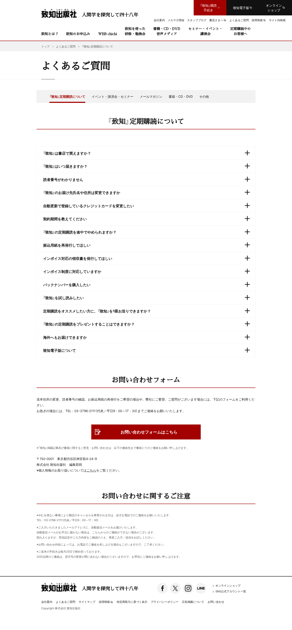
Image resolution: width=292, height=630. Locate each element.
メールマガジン (151, 96)
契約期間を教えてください (65, 218)
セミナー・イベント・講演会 (205, 31)
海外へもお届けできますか (65, 337)
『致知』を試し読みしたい (63, 297)
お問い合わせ (216, 601)
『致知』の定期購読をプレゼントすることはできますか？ (89, 324)
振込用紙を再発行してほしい (66, 245)
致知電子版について (59, 350)
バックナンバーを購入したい (66, 284)
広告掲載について (193, 601)
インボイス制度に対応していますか (72, 271)
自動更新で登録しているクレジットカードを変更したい (88, 205)
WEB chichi (107, 33)
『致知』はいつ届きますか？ (65, 166)
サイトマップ (87, 601)
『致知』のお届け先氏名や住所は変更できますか (81, 192)
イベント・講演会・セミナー (112, 96)
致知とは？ (49, 33)
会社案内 (46, 601)
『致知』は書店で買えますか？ (67, 153)
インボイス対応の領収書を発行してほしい (77, 258)
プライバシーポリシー (164, 601)
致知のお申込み (78, 33)
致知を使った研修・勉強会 (135, 31)
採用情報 (104, 602)
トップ (45, 46)
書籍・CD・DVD (181, 96)
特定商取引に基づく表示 (132, 601)
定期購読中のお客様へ (240, 31)
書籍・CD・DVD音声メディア (166, 31)
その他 (204, 96)
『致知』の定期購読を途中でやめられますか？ (80, 232)
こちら (91, 470)
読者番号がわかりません (63, 179)
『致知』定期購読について (67, 96)
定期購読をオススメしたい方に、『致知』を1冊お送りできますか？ (97, 311)
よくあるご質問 (65, 601)
